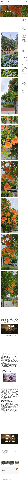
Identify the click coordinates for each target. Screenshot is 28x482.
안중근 (26, 84)
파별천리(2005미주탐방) (24, 67)
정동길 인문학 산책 (24, 27)
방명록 (14, 3)
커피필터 (25, 83)
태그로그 (6, 3)
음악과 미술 (23, 35)
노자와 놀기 (23, 39)
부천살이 (3, 450)
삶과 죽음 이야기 (24, 41)
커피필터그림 (23, 90)
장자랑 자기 (23, 40)
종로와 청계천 (23, 28)
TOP (26, 479)
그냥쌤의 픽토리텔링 (24, 50)
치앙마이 (25, 84)
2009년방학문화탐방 (24, 70)
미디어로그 (10, 3)
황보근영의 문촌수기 (5, 1)
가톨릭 (23, 26)
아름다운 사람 (24, 82)
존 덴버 (26, 90)
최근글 (22, 77)
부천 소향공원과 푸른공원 (5, 451)
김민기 (26, 82)
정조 (24, 93)
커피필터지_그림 (24, 85)
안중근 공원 (3, 453)
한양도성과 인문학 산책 (24, 29)
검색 (25, 1)
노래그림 (22, 89)
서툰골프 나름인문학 (24, 48)
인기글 (24, 77)
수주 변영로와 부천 (4, 452)
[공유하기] (3, 446)
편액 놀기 (23, 49)
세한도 (23, 91)
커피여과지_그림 (23, 92)
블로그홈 (2, 3)
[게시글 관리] (4, 446)
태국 (25, 92)
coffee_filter (23, 83)
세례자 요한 (23, 84)
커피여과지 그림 (25, 89)
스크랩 (23, 71)
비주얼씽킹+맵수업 (24, 51)
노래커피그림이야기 (24, 20)
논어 (24, 90)
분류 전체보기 (24, 19)
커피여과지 (23, 93)
